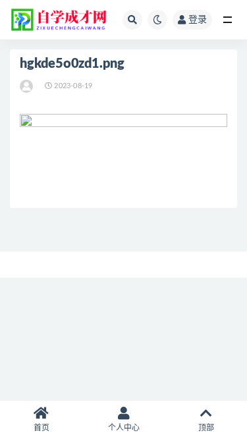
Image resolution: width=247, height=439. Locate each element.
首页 (41, 428)
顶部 (206, 428)
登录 (197, 19)
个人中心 (124, 428)
